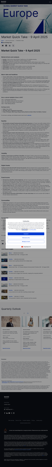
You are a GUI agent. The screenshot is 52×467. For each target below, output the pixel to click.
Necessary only (26, 237)
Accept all (26, 233)
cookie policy (24, 229)
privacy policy (33, 229)
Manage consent (26, 241)
